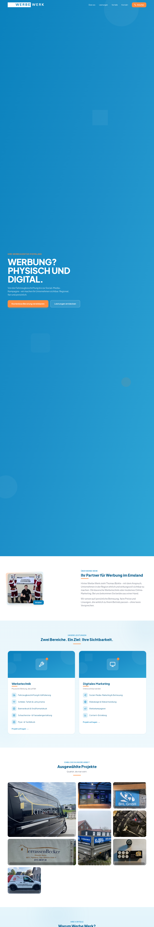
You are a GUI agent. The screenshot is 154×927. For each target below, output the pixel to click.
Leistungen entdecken (65, 303)
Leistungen (103, 5)
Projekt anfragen (20, 729)
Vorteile (115, 5)
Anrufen (140, 5)
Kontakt (125, 5)
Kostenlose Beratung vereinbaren (28, 303)
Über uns (92, 5)
